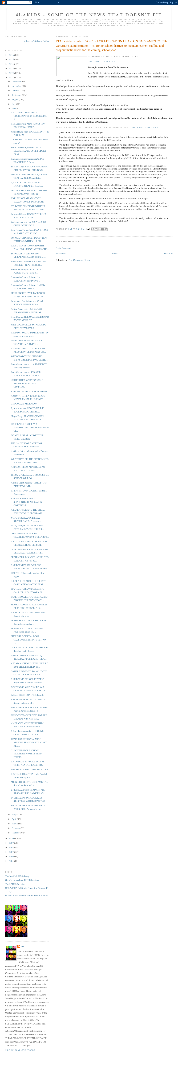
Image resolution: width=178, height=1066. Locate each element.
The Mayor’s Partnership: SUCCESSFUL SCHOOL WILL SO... (30, 476)
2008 (11, 847)
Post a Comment (63, 248)
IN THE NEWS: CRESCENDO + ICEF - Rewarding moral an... (29, 622)
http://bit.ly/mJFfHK (102, 62)
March (15, 823)
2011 (11, 77)
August (15, 99)
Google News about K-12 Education (22, 880)
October (16, 90)
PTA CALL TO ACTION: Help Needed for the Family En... (29, 775)
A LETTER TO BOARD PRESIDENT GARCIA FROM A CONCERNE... (28, 582)
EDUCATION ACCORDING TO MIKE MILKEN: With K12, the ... (29, 717)
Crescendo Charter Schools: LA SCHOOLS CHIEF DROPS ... (26, 279)
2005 (11, 860)
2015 (11, 59)
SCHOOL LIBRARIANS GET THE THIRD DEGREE (27, 437)
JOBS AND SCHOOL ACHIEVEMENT (29, 391)
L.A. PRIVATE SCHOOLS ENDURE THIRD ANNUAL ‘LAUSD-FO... (27, 763)
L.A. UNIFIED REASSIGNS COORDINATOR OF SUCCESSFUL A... (29, 116)
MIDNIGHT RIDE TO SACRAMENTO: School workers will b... (29, 783)
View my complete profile (20, 1050)
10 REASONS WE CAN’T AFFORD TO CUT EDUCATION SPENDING (29, 168)
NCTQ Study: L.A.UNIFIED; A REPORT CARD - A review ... (26, 519)
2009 (11, 842)
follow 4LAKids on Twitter (36, 40)
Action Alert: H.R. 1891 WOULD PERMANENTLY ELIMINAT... (27, 310)
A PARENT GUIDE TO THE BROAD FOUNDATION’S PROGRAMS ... (28, 511)
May (14, 814)
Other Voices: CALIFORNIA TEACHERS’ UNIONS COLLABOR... (30, 535)
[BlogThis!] (96, 229)
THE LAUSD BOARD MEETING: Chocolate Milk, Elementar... (26, 445)
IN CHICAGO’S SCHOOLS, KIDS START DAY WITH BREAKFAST (28, 799)
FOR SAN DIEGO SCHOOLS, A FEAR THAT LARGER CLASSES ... (29, 176)
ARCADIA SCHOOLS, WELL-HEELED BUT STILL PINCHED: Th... (29, 665)
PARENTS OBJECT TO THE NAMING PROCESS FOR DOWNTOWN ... (29, 598)
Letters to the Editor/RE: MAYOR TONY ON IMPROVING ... (27, 342)
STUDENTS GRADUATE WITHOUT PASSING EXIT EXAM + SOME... (28, 208)
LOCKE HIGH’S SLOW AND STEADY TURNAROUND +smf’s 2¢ (29, 192)
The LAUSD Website (15, 884)
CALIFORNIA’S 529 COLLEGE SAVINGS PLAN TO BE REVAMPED (29, 567)
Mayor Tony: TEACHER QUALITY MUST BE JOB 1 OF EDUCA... (27, 418)
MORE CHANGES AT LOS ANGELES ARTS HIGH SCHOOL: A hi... (29, 606)
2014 (11, 63)
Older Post (168, 253)
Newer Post (61, 253)
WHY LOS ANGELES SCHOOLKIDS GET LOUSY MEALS (28, 326)
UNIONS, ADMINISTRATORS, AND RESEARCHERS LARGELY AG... (28, 791)
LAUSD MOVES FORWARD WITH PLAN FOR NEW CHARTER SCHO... (30, 247)
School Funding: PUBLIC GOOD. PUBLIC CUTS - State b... (27, 271)
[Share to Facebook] (102, 229)
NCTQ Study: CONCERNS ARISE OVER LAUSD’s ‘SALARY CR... (27, 527)
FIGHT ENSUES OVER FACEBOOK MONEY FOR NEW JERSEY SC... (28, 294)
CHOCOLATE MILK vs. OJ (24, 403)
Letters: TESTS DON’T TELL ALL (27, 694)
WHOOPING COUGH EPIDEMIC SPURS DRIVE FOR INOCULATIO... (29, 358)
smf (23, 946)
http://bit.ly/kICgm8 (145, 127)
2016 (11, 54)
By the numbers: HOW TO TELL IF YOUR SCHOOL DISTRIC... (27, 410)
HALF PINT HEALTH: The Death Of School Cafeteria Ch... (28, 701)
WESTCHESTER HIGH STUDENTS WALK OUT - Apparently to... (28, 807)
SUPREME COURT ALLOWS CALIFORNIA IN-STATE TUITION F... (28, 639)
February (16, 828)
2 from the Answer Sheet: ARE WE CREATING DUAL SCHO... (27, 732)
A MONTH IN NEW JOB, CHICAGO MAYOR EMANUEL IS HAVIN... (28, 397)
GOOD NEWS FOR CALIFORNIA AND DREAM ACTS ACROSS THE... (29, 551)
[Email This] (92, 229)
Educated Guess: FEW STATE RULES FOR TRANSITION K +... (28, 215)
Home (115, 253)
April (14, 819)
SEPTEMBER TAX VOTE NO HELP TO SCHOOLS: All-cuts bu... (29, 559)
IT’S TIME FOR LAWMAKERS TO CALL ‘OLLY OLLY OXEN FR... (27, 590)
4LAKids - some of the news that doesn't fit (89, 15)
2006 (11, 856)
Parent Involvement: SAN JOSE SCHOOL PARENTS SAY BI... (26, 373)
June (14, 108)
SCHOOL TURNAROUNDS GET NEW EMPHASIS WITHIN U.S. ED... (29, 239)
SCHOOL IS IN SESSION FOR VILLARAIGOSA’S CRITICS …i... (28, 255)
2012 (11, 73)
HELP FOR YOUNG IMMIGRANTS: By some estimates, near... (29, 334)
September (17, 95)
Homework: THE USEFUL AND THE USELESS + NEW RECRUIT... (28, 263)
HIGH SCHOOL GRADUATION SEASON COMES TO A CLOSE (27, 200)
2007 (11, 851)
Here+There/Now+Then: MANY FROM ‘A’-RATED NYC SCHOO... (29, 231)
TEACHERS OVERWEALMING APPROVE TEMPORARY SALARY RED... (29, 742)
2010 (11, 838)
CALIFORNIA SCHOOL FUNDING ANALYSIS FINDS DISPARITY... (27, 680)
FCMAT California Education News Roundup (26, 895)
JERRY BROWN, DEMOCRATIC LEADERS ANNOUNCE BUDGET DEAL (28, 151)
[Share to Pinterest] (106, 229)
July (14, 104)
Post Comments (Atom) (79, 260)
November (17, 86)
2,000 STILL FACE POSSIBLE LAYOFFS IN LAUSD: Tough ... (27, 184)
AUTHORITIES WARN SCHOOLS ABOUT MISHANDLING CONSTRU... (27, 383)
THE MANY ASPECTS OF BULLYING (29, 769)
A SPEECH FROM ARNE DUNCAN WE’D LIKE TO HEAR (28, 468)
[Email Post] (88, 229)
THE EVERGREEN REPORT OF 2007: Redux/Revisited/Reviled (29, 709)
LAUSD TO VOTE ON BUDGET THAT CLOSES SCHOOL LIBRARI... (29, 543)
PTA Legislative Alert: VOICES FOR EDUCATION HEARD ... (28, 125)
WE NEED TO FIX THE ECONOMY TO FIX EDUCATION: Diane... (29, 460)
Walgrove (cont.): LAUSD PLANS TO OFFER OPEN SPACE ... (28, 223)
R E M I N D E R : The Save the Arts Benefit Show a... (28, 614)
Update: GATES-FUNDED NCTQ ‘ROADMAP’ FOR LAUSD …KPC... (29, 657)
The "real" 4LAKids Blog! (17, 876)
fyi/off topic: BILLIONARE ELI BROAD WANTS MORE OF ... (30, 318)
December (17, 81)
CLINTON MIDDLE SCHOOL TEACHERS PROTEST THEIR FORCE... (26, 754)
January (15, 832)
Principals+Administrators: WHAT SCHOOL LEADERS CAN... (27, 302)
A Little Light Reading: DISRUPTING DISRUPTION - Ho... (29, 484)
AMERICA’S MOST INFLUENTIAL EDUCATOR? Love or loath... (28, 725)
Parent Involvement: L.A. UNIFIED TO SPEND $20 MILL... (29, 366)
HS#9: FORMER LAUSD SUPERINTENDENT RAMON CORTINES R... (26, 502)
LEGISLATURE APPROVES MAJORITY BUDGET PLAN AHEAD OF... (30, 427)
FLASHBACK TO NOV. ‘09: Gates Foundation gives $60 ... (27, 630)
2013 (11, 68)
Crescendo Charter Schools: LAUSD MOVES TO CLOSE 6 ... (28, 287)
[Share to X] (99, 229)
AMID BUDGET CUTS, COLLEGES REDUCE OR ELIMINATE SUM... (28, 350)
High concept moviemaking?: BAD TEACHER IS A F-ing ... (27, 160)
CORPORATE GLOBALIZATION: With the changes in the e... (29, 649)
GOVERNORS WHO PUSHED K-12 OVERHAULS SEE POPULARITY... (29, 688)
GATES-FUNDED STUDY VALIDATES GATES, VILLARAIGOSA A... (29, 673)
